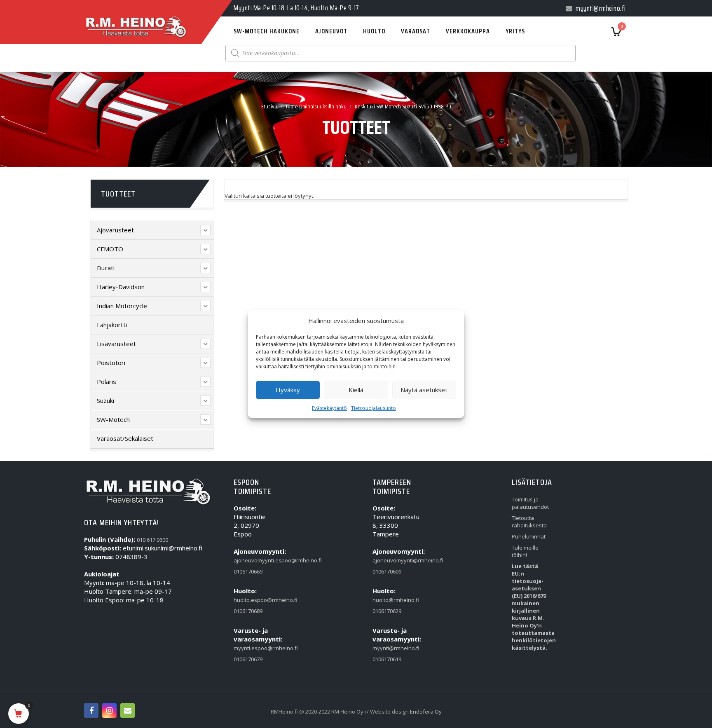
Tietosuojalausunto (373, 408)
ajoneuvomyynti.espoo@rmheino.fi (253, 560)
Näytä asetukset (423, 390)
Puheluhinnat (529, 536)
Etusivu (269, 106)
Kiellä (356, 390)
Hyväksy (288, 390)
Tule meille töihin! (525, 551)
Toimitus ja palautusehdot (530, 503)
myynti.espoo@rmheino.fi (253, 648)
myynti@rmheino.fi (391, 648)
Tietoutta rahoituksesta (529, 521)
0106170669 (248, 571)
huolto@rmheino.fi (391, 600)
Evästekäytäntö (329, 408)
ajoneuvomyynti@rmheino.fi (391, 560)
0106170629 (386, 611)
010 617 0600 (152, 539)
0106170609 (386, 571)
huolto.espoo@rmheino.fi (253, 600)
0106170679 (248, 659)
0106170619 (386, 659)
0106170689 (248, 611)
